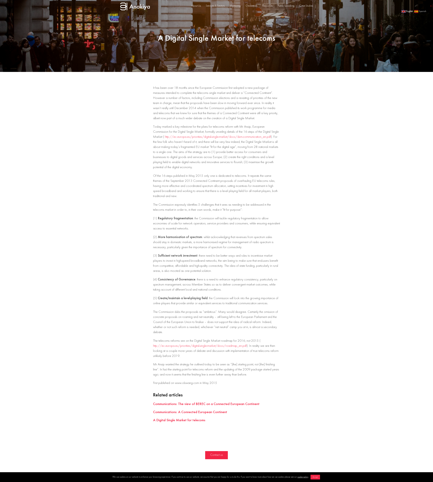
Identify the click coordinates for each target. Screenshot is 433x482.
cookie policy (303, 477)
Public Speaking (286, 6)
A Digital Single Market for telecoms (179, 420)
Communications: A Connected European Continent (190, 412)
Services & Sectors (215, 6)
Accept (315, 477)
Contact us (216, 455)
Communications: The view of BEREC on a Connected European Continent (206, 404)
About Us (196, 6)
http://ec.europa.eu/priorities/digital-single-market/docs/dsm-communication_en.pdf (218, 137)
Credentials (251, 6)
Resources (268, 6)
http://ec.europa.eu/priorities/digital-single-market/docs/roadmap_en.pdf (200, 346)
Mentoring (235, 6)
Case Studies (306, 6)
